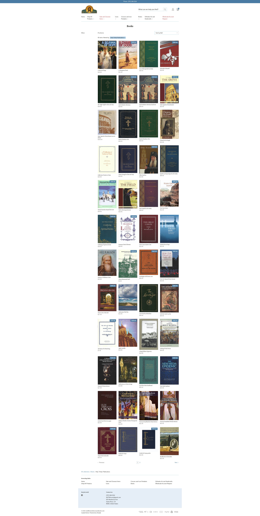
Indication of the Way (123, 312)
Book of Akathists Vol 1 (124, 139)
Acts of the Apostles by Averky (146, 69)
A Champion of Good (123, 70)
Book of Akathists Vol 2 (144, 139)
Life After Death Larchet (165, 314)
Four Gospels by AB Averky (145, 208)
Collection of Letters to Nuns (104, 175)
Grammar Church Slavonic (125, 244)
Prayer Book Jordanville (103, 456)
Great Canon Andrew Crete (145, 244)
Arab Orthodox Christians (124, 105)
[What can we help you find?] (152, 9)
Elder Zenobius (142, 175)
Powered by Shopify (95, 513)
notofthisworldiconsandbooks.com (95, 511)
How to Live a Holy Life (103, 313)
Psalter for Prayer (122, 453)
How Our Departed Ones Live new (167, 279)
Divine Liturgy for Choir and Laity (126, 174)
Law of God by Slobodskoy (145, 313)
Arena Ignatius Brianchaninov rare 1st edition (106, 137)
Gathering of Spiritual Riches (104, 245)
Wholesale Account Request (168, 18)
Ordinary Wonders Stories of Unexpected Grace (128, 421)
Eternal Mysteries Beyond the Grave (106, 210)
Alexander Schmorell (165, 68)
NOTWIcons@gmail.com (113, 497)
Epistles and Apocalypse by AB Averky (169, 174)
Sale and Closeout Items (105, 18)
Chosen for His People (165, 140)
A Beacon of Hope (102, 70)
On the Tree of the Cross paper (104, 421)
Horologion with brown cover (146, 276)
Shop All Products (90, 18)
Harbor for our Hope (165, 244)
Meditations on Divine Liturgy (125, 384)
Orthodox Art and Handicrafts (150, 18)
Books (140, 17)
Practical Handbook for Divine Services (148, 422)
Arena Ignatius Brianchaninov (167, 105)
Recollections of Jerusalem (166, 456)
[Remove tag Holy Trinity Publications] (118, 38)
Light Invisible (122, 348)
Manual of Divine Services (104, 386)
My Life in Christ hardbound (145, 385)
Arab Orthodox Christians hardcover (147, 104)
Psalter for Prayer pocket (145, 453)
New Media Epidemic (165, 386)
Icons (116, 17)
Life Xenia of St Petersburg (104, 349)
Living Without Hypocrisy (145, 351)
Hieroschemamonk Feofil (124, 279)
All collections (85, 472)
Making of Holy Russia (165, 348)
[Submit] (165, 9)
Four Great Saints (164, 208)
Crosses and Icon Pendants (126, 18)
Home (83, 17)
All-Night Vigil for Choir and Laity (106, 104)
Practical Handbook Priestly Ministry (168, 421)
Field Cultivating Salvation (125, 210)
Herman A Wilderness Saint (104, 277)
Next (176, 462)
